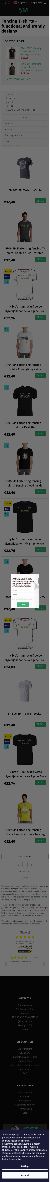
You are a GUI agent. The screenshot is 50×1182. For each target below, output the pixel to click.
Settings (25, 1166)
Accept (25, 1175)
